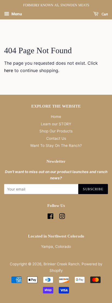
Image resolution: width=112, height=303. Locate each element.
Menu (16, 13)
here (8, 70)
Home (56, 116)
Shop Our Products (56, 131)
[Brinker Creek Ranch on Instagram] (62, 217)
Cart (104, 14)
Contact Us (56, 138)
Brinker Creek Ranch (61, 264)
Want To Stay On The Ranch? (56, 145)
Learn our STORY (56, 124)
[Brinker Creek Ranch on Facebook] (50, 217)
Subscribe (93, 189)
